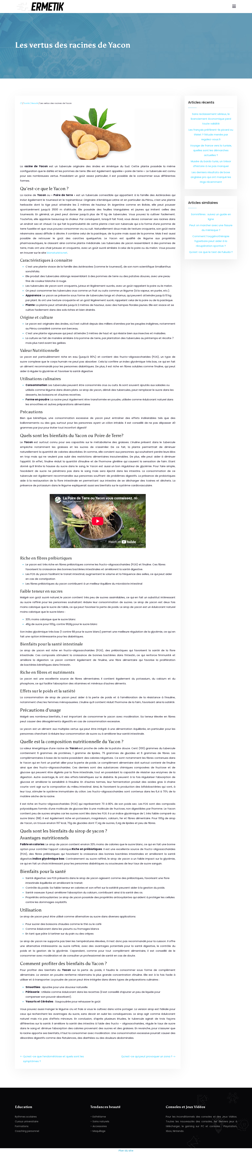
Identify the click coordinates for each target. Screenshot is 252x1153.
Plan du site (126, 1150)
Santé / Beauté (31, 103)
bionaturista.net (57, 252)
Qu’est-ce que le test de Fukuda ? (211, 252)
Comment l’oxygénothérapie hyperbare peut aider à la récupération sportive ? (210, 241)
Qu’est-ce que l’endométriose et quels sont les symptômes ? (53, 1059)
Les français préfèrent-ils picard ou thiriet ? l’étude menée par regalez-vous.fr (211, 134)
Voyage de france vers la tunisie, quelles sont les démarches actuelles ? (211, 150)
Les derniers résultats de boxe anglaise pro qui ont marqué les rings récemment (211, 177)
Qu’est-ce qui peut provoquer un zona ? (146, 1056)
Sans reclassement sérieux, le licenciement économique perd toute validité (211, 118)
